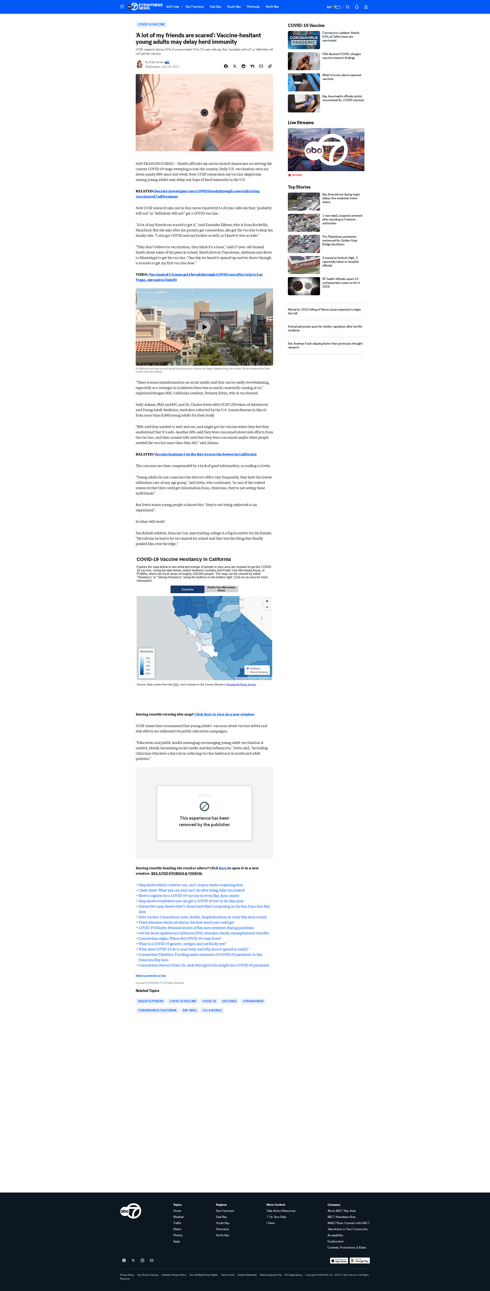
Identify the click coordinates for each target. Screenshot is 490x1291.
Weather (178, 1217)
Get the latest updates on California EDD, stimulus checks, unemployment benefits (204, 932)
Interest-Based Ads (247, 1275)
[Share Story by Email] (261, 66)
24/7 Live (172, 7)
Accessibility (335, 1235)
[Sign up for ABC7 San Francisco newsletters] (151, 1260)
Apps (176, 1241)
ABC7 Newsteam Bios (341, 1217)
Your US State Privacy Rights (203, 1275)
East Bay (215, 7)
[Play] (326, 149)
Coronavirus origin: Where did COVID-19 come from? (180, 938)
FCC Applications (293, 1275)
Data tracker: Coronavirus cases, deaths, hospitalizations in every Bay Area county (203, 916)
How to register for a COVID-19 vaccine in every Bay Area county (189, 895)
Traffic (177, 1223)
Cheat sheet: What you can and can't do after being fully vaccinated (192, 890)
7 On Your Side (276, 1217)
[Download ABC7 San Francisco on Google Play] (360, 1261)
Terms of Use (227, 1275)
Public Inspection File (271, 1275)
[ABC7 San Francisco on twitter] (133, 1260)
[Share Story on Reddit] (243, 66)
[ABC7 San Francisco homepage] (145, 7)
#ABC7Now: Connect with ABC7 (348, 1223)
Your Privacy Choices (147, 1275)
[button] (122, 6)
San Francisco (194, 7)
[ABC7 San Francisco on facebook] (124, 1260)
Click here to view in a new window (224, 714)
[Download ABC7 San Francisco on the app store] (339, 1261)
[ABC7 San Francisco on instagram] (142, 1260)
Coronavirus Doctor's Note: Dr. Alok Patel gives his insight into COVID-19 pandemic (204, 964)
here (223, 867)
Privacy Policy (127, 1275)
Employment (335, 1241)
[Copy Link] (270, 66)
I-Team (270, 1223)
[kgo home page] (130, 1211)
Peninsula (253, 7)
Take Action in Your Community (347, 1229)
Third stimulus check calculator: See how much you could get (186, 922)
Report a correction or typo (151, 975)
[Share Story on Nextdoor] (252, 66)
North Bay (272, 7)
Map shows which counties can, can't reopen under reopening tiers (191, 884)
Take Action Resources (280, 1210)
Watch (177, 1229)
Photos (177, 1235)
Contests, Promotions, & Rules (346, 1247)
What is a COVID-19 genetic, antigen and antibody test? (182, 943)
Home (177, 1210)
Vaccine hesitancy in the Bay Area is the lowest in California (205, 453)
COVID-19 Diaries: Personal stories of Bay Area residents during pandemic (196, 927)
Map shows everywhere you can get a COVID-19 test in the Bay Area (191, 900)
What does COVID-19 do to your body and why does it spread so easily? (193, 948)
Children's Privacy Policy (174, 1275)
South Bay (234, 7)
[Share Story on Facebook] (226, 66)
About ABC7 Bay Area (341, 1210)
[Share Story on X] (234, 66)
